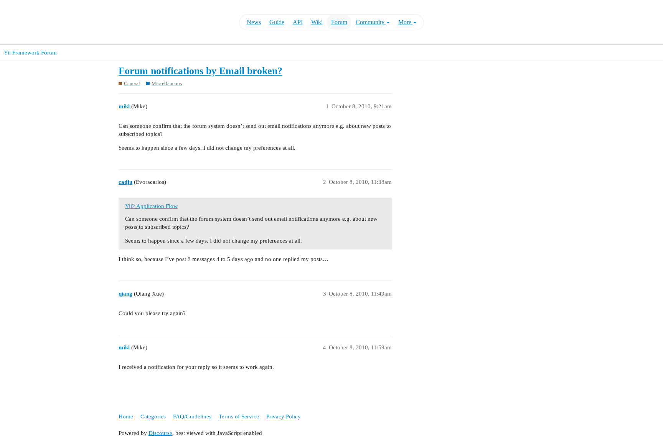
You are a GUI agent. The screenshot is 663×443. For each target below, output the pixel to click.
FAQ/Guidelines (192, 416)
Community (371, 22)
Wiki (317, 22)
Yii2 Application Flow (151, 206)
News (254, 22)
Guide (276, 22)
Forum (339, 22)
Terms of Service (239, 416)
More (405, 22)
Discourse (160, 433)
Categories (153, 416)
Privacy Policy (283, 416)
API (298, 22)
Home (126, 416)
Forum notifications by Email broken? (200, 70)
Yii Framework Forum (30, 53)
